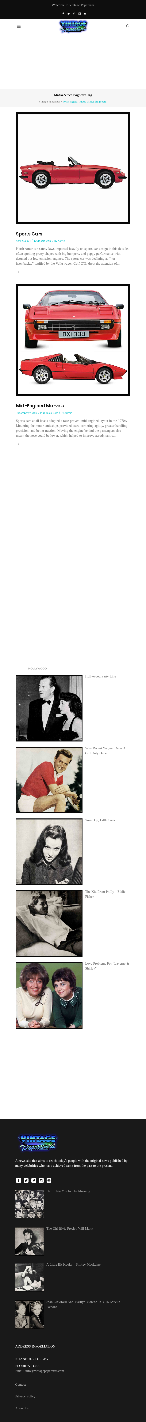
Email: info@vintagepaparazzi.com (39, 1371)
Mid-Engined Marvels (40, 406)
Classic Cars (44, 241)
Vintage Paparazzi (49, 101)
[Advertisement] (73, 60)
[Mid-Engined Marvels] (73, 340)
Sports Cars (29, 234)
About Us (22, 1408)
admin (62, 241)
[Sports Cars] (73, 168)
